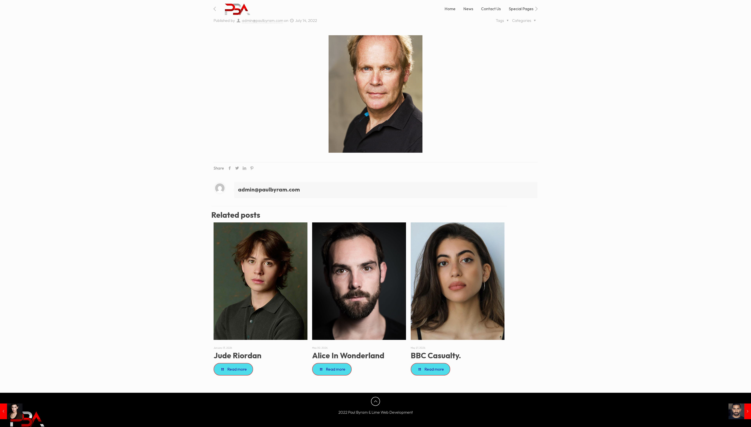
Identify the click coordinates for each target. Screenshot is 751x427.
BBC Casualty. (436, 355)
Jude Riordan (237, 355)
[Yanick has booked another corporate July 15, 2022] (740, 411)
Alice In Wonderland (348, 355)
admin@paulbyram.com (262, 20)
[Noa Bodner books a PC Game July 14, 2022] (11, 411)
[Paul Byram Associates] (236, 9)
